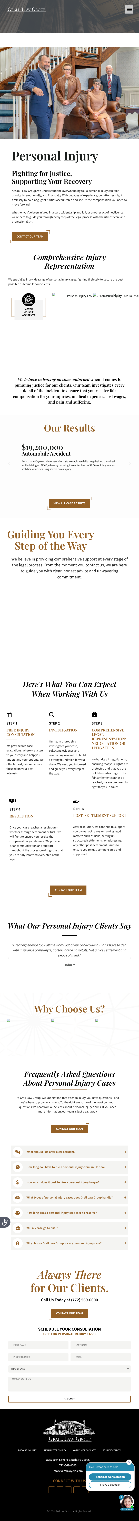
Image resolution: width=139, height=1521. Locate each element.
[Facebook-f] (51, 1489)
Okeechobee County (84, 1450)
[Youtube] (68, 1489)
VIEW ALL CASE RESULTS (69, 503)
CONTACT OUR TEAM (30, 236)
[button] (129, 9)
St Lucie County (112, 1450)
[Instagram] (60, 1489)
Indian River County (55, 1450)
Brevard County (27, 1450)
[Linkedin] (76, 1489)
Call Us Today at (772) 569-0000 (69, 1300)
